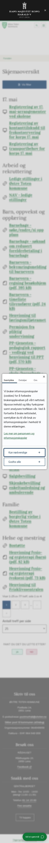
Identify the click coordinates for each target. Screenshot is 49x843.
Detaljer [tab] (23, 380)
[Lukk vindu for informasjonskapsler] (44, 376)
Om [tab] (35, 380)
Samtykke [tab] (9, 380)
